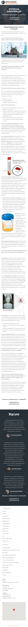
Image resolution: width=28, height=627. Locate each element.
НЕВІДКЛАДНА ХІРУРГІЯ (7, 565)
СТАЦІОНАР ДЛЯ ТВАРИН (7, 560)
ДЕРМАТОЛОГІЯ (5, 521)
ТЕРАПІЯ (4, 511)
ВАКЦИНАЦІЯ (5, 567)
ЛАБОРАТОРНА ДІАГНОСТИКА (8, 555)
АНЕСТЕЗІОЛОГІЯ (6, 518)
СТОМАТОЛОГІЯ (6, 526)
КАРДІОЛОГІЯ (5, 528)
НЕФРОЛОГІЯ (5, 516)
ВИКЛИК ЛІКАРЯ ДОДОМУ (8, 557)
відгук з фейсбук (14, 436)
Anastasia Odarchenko (16, 491)
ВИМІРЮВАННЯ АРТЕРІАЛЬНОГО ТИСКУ (11, 550)
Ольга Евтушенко (16, 468)
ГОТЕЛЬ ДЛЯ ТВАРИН (7, 538)
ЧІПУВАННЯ (5, 570)
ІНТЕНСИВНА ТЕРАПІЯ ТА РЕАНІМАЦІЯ (10, 562)
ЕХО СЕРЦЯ (4, 552)
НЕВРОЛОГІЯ (5, 531)
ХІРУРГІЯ (4, 513)
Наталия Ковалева (16, 435)
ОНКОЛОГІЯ (5, 541)
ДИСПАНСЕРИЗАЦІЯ (6, 572)
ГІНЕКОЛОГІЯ (5, 533)
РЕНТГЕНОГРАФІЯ (6, 547)
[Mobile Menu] (26, 2)
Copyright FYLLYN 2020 (14, 625)
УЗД (3, 536)
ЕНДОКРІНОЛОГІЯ (6, 523)
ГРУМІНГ (4, 575)
